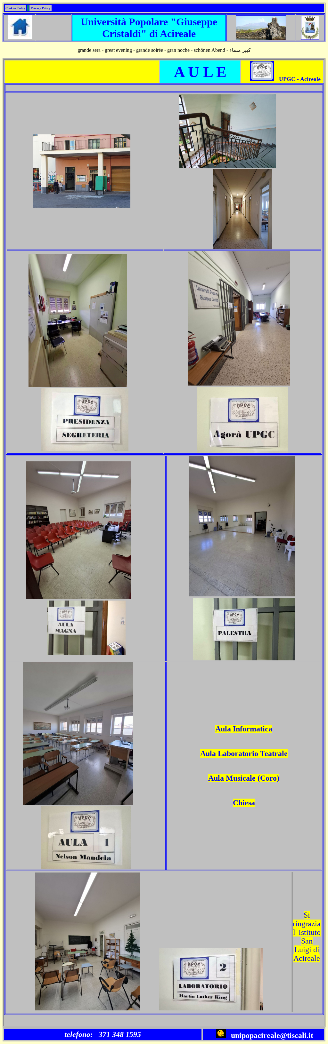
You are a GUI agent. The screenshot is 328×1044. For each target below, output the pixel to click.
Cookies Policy (15, 8)
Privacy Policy (40, 8)
